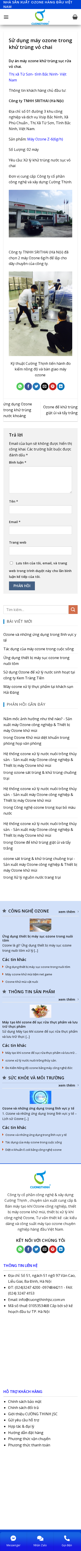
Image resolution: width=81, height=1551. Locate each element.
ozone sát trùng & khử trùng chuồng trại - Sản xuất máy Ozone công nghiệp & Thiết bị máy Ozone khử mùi (40, 864)
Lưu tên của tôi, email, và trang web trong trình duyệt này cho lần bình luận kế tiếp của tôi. (40, 570)
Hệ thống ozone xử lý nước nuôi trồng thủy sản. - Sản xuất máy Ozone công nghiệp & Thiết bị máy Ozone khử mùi (40, 759)
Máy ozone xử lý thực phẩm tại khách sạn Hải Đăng (38, 689)
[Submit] (73, 609)
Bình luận (17, 462)
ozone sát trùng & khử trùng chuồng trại (39, 775)
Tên (13, 501)
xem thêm (66, 912)
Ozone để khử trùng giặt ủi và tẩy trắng (37, 845)
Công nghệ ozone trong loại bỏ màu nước (39, 810)
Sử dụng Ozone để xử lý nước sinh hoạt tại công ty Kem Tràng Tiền (39, 675)
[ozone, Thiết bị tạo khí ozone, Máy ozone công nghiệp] (40, 17)
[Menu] (6, 17)
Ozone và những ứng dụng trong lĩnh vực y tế (39, 637)
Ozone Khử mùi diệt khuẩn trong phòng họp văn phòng (36, 740)
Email (14, 522)
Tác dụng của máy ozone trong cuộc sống (38, 648)
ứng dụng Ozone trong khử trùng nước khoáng (17, 410)
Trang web (17, 542)
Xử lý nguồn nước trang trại (37, 877)
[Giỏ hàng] (75, 17)
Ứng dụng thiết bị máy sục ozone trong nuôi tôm (36, 660)
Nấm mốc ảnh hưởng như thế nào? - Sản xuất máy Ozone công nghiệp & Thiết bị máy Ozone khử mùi (37, 724)
